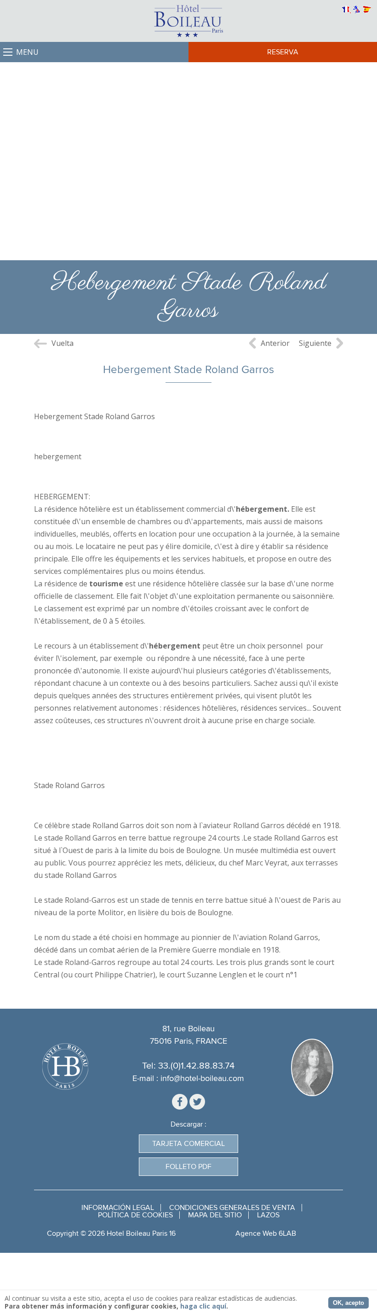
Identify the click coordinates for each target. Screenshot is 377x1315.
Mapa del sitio (215, 1215)
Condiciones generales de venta (232, 1207)
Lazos (268, 1215)
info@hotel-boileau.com (202, 1078)
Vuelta (62, 343)
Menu (27, 52)
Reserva (282, 52)
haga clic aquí (203, 1306)
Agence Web (256, 1233)
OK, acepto (348, 1302)
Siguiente (315, 343)
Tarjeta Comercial (188, 1143)
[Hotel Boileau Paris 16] (188, 21)
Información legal (117, 1207)
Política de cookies (135, 1215)
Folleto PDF (188, 1166)
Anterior (275, 343)
